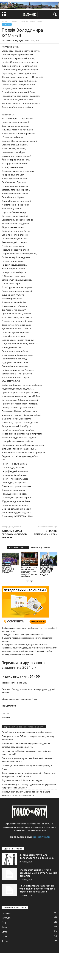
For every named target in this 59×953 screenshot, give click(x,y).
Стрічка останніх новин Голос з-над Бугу (23, 727)
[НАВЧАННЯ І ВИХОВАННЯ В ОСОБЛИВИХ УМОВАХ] (10, 559)
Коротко (5, 941)
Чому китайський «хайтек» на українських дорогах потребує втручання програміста (26, 745)
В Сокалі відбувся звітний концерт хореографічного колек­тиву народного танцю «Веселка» (29, 572)
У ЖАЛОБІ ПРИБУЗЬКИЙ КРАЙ (45, 532)
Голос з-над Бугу (15, 40)
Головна (5, 21)
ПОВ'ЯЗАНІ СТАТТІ (17, 547)
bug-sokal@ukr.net (41, 837)
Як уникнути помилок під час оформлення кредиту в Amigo (27, 767)
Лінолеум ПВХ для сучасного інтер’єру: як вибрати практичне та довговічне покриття (26, 793)
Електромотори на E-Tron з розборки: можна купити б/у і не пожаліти (28, 738)
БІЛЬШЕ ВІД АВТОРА (40, 547)
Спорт (4, 922)
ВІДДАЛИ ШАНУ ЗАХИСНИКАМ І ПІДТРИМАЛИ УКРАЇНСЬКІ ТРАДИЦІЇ (46, 571)
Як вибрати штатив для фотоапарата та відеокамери (27, 732)
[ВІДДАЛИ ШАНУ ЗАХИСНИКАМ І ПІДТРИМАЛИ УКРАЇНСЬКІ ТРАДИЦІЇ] (48, 558)
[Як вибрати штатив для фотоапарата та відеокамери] (9, 859)
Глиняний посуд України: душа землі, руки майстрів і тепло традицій (27, 752)
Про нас (5, 713)
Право (4, 936)
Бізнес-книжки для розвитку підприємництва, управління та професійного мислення (29, 786)
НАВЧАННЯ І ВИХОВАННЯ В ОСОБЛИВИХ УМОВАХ (8, 570)
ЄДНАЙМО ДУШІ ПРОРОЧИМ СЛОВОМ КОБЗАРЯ (14, 534)
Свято (4, 932)
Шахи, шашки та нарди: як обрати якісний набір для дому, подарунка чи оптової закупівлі (29, 775)
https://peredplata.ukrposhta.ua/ (29, 634)
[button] (54, 14)
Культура (7, 24)
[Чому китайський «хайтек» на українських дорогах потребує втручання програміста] (9, 890)
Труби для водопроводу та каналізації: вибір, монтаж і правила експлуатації (27, 760)
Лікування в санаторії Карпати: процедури (22, 780)
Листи (4, 927)
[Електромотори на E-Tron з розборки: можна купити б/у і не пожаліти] (9, 874)
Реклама (6, 718)
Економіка (6, 913)
